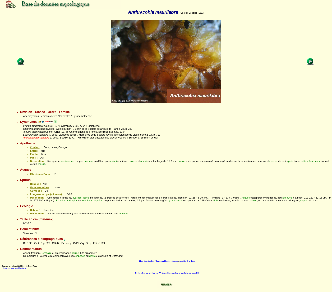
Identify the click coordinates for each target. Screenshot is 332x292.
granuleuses (176, 200)
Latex (33, 150)
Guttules (35, 190)
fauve (182, 161)
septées (98, 200)
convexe (132, 161)
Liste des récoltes (146, 261)
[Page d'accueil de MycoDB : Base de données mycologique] (60, 7)
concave (88, 161)
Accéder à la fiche (187, 261)
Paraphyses (62, 200)
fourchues (87, 200)
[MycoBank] (49, 121)
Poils (216, 200)
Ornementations (39, 187)
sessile (64, 161)
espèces (80, 255)
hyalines (76, 197)
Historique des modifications (14, 268)
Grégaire (47, 252)
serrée (75, 252)
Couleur (34, 147)
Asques (246, 197)
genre (92, 255)
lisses (86, 197)
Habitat (34, 210)
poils (290, 161)
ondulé (144, 161)
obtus (305, 161)
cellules (253, 200)
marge (41, 163)
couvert (273, 161)
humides (123, 213)
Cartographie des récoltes (167, 261)
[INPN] (41, 121)
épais (71, 161)
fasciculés (314, 161)
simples (73, 200)
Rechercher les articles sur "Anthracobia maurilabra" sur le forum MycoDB (167, 273)
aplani (113, 161)
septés (304, 200)
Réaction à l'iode (40, 174)
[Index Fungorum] (55, 121)
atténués (287, 197)
